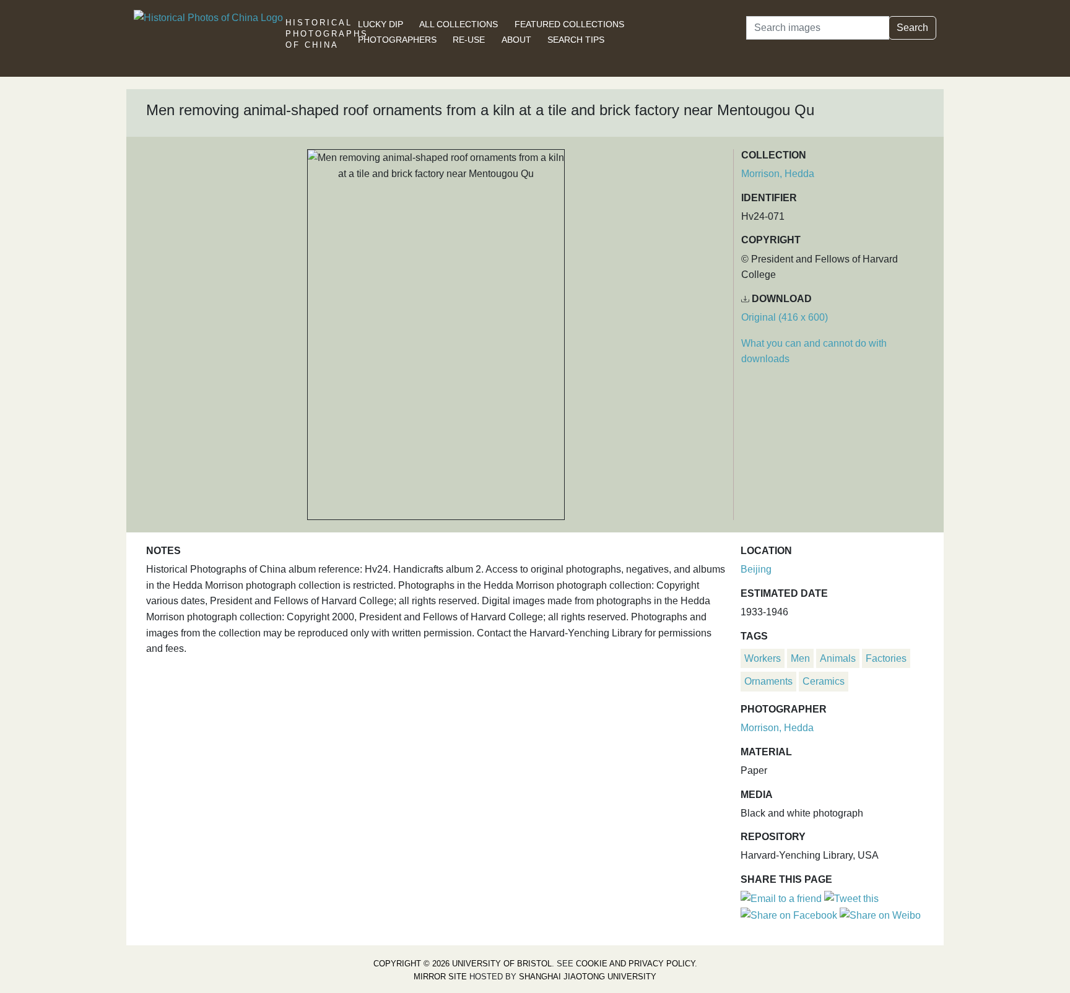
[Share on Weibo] (880, 914)
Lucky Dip (380, 24)
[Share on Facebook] (789, 914)
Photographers (397, 40)
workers (762, 658)
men (800, 658)
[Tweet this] (851, 898)
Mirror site (440, 976)
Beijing (756, 569)
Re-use (469, 40)
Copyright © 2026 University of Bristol (462, 963)
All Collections (458, 24)
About (516, 40)
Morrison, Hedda (777, 173)
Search (912, 27)
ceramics (823, 681)
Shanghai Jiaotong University (587, 976)
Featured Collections (569, 24)
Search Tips (575, 40)
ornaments (768, 681)
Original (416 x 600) (784, 317)
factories (886, 658)
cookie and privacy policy (635, 963)
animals (838, 658)
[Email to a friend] (782, 898)
